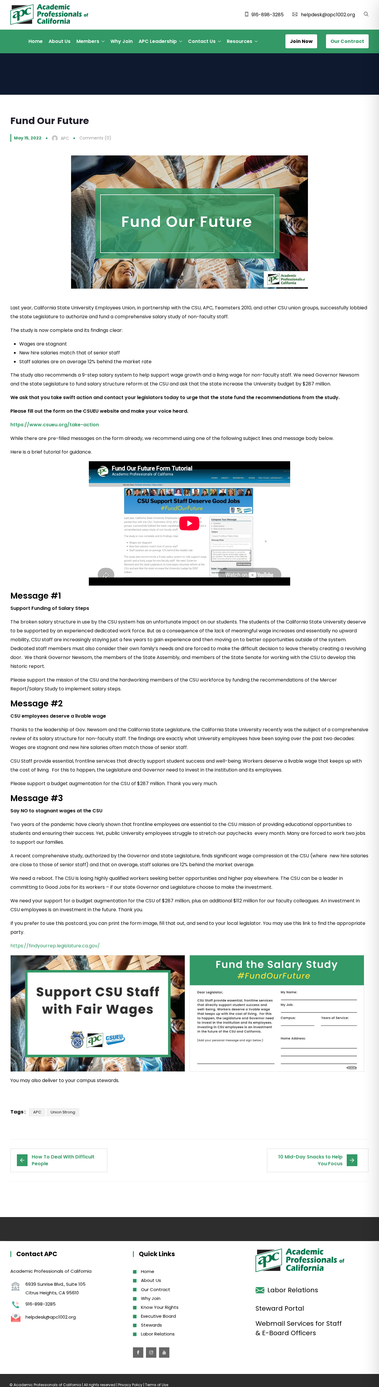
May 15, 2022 (27, 138)
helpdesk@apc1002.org (328, 14)
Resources (239, 41)
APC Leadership (158, 41)
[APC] (49, 15)
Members (87, 41)
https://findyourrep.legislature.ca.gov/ (55, 945)
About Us (59, 41)
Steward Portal (280, 1308)
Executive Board (158, 1316)
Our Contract (155, 1289)
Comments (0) (95, 138)
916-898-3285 (267, 14)
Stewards (151, 1325)
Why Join (121, 41)
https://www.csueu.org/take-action (54, 424)
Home (35, 41)
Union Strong (63, 1112)
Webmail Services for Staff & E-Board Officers (299, 1328)
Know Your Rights (160, 1307)
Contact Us (202, 41)
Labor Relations (158, 1334)
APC (37, 1112)
